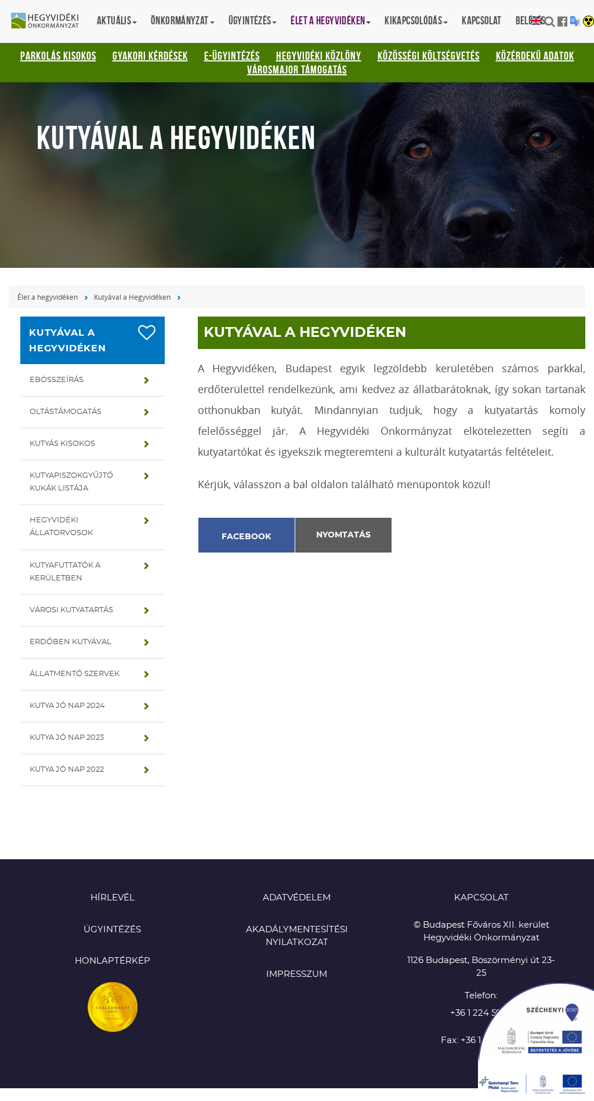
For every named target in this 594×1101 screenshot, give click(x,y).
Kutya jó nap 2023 (67, 738)
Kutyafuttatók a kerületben (65, 572)
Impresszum (296, 974)
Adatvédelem (297, 897)
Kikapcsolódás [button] (413, 20)
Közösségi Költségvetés (429, 55)
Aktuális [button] (114, 20)
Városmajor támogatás (297, 69)
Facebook (246, 537)
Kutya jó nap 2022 (67, 769)
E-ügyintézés (232, 55)
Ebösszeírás (57, 380)
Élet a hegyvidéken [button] (328, 20)
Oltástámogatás (66, 412)
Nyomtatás (343, 535)
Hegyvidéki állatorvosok (61, 527)
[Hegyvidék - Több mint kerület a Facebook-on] (562, 21)
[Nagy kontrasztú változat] (588, 22)
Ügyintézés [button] (250, 20)
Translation (575, 21)
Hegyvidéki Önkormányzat (49, 21)
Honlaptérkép (112, 961)
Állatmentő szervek (74, 674)
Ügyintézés (112, 929)
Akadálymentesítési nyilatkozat (297, 936)
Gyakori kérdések (150, 55)
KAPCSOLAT (481, 897)
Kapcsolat (481, 20)
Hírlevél (112, 897)
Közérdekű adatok (535, 55)
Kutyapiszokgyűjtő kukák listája (71, 482)
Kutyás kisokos (62, 444)
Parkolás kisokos (58, 55)
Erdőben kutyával (70, 642)
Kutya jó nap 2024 (67, 706)
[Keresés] (549, 21)
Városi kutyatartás (71, 610)
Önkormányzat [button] (180, 20)
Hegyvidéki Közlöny (318, 55)
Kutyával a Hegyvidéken (132, 296)
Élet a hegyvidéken (47, 296)
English (536, 21)
